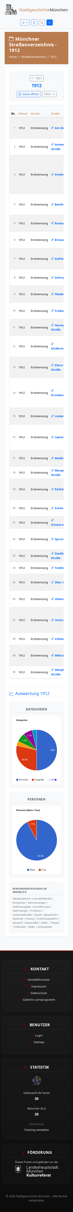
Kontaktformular (39, 979)
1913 (47, 94)
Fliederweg (62, 294)
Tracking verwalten (36, 1130)
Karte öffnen (30, 94)
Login (39, 1035)
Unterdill (61, 620)
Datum (23, 113)
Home (13, 57)
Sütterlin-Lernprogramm (39, 999)
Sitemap (38, 1042)
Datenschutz (39, 993)
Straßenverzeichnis (33, 57)
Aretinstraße (64, 174)
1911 (38, 78)
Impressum (38, 986)
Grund (35, 113)
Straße (55, 113)
